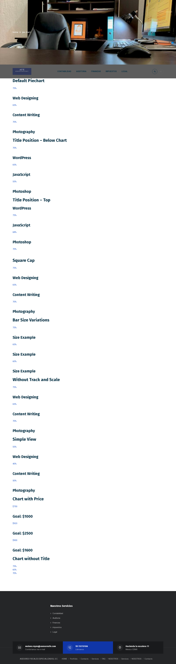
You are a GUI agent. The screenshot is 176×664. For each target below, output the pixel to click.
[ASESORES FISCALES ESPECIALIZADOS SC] (22, 71)
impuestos (57, 627)
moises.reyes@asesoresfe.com (40, 646)
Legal (55, 632)
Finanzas (56, 623)
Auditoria (56, 618)
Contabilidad (58, 613)
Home (15, 32)
